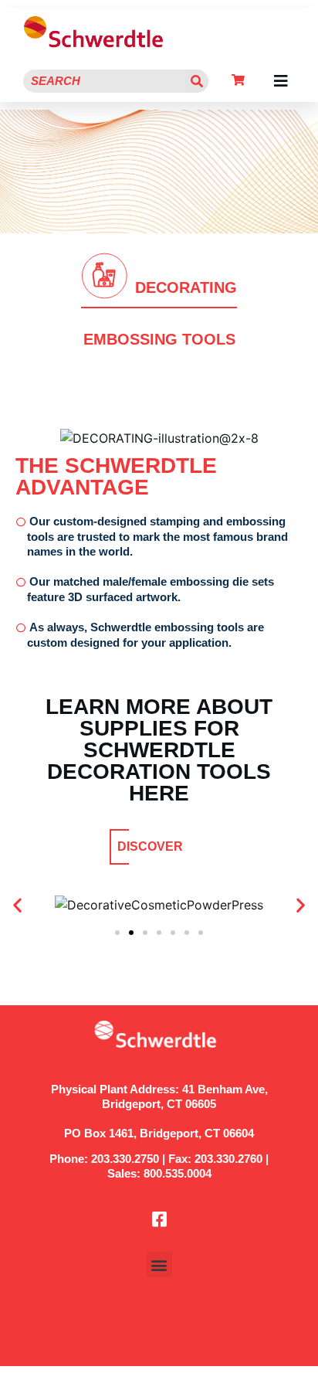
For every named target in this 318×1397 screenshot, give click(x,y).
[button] (281, 80)
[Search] (196, 81)
